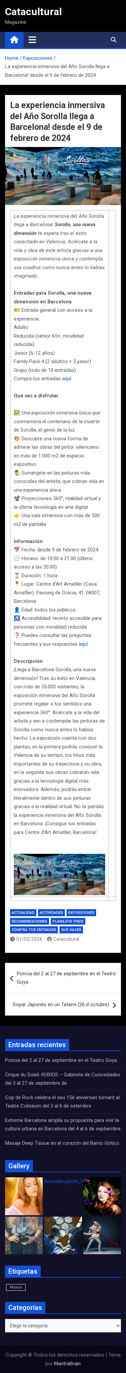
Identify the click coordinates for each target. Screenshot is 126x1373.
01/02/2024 (29, 939)
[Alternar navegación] (32, 39)
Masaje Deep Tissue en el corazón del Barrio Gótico (63, 1143)
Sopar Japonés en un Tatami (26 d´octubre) (61, 1004)
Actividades (51, 913)
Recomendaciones (29, 921)
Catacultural (33, 11)
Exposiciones (81, 913)
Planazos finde (68, 921)
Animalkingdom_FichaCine (73, 1181)
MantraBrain (67, 1364)
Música (16, 1287)
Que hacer (71, 930)
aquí (66, 379)
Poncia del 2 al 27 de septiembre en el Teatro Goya (66, 978)
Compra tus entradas (34, 930)
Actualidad (23, 913)
